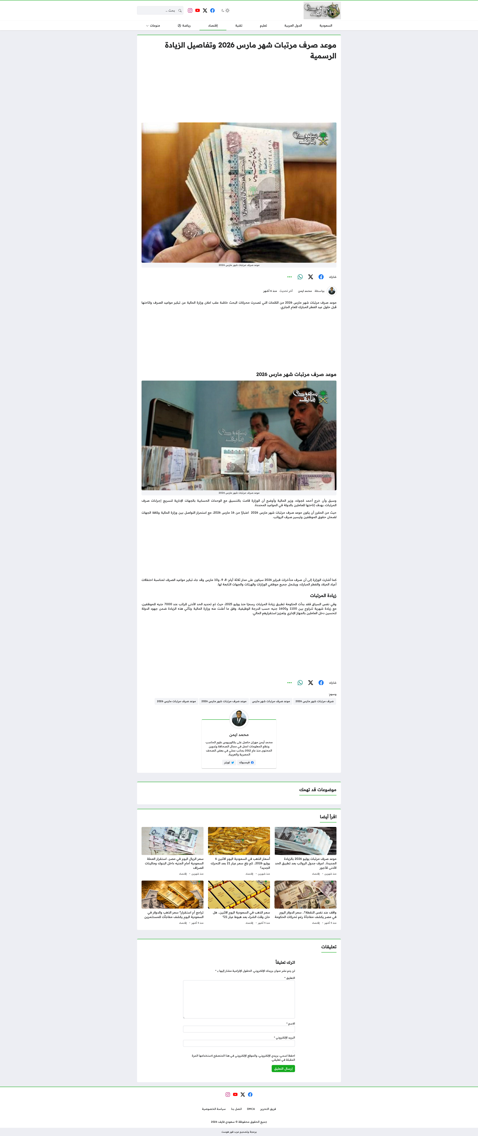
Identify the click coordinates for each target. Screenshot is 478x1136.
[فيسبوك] (321, 277)
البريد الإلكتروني (284, 1037)
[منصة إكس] (310, 277)
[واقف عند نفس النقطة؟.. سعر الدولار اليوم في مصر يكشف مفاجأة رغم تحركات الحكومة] (305, 903)
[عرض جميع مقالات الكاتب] (331, 291)
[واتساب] (300, 277)
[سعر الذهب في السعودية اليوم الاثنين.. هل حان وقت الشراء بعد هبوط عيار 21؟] (239, 903)
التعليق (289, 978)
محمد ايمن (305, 291)
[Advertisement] (239, 92)
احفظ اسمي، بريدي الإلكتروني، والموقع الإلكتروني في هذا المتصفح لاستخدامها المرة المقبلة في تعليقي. (243, 1057)
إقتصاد (316, 873)
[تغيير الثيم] (225, 10)
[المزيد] (289, 277)
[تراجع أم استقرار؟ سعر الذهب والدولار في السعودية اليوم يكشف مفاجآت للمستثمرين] (173, 903)
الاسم (290, 1023)
